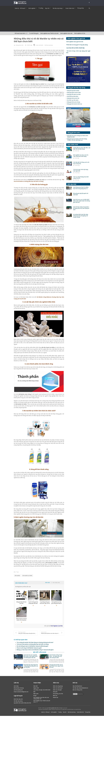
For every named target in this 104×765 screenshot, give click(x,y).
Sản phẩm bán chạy (21, 583)
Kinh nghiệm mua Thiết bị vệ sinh (49, 33)
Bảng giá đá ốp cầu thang (73, 102)
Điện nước (35, 693)
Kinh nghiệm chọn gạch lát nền (74, 41)
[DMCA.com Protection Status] (78, 694)
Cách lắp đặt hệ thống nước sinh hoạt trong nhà (81, 163)
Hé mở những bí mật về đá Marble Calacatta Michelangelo (32, 646)
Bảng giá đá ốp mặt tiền (73, 98)
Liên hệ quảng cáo (18, 689)
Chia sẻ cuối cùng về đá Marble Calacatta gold (29, 648)
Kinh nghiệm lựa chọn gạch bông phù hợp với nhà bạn (56, 603)
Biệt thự (55, 695)
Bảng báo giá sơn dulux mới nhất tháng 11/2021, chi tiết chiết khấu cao (77, 139)
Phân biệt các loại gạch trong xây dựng (77, 45)
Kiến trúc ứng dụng (58, 686)
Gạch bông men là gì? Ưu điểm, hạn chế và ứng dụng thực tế (81, 188)
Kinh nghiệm (54, 712)
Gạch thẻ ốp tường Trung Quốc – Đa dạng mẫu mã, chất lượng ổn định (55, 656)
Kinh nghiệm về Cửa (79, 33)
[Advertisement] (52, 21)
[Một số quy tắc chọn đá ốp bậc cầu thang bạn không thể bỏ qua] (21, 612)
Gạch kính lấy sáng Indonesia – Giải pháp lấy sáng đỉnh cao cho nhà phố (31, 666)
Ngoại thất (36, 688)
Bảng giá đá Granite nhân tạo (74, 104)
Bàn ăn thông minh (77, 689)
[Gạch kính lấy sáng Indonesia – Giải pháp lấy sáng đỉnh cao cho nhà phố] (18, 668)
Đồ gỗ (34, 695)
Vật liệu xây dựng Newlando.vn (80, 688)
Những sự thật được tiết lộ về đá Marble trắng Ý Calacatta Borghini (35, 650)
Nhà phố (55, 691)
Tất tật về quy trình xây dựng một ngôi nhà (80, 170)
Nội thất (35, 686)
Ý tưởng (41, 8)
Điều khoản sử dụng (19, 688)
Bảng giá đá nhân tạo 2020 (73, 94)
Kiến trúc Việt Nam (57, 688)
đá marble (17, 575)
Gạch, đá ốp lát (39, 45)
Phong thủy (80, 8)
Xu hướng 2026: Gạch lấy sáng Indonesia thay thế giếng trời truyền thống (80, 216)
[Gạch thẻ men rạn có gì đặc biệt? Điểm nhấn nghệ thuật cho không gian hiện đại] (18, 658)
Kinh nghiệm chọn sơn (66, 33)
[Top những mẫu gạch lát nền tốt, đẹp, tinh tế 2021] (45, 595)
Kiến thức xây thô (18, 699)
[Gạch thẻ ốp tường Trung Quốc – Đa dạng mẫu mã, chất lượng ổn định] (44, 658)
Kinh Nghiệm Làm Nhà (57, 626)
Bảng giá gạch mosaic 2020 (74, 92)
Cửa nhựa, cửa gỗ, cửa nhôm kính (41, 689)
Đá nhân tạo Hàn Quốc (72, 100)
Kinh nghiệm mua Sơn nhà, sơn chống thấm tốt (41, 698)
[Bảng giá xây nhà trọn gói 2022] (21, 595)
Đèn (34, 691)
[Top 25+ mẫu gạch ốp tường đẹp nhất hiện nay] (33, 595)
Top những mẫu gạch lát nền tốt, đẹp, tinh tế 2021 (45, 603)
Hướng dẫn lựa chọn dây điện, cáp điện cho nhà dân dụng (81, 148)
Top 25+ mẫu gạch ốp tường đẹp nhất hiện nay (33, 603)
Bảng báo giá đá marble (73, 90)
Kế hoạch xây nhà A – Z (21, 33)
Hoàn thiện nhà (80, 712)
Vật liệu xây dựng (49, 45)
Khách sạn (55, 697)
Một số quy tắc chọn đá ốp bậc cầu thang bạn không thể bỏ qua (21, 620)
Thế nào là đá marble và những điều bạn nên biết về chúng (33, 644)
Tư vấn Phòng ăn (33, 33)
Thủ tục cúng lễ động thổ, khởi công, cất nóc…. (81, 177)
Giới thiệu (16, 686)
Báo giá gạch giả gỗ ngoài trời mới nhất (80, 194)
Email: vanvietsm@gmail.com (21, 691)
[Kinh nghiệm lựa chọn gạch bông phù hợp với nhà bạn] (56, 595)
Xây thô (64, 712)
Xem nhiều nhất (56, 582)
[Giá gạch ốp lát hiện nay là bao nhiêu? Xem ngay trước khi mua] (44, 668)
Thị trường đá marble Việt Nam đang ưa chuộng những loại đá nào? (35, 642)
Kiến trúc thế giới (57, 689)
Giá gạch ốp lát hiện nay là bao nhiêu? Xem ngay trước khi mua (56, 666)
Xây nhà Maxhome (77, 686)
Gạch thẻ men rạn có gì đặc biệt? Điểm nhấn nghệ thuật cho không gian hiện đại (30, 656)
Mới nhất (47, 582)
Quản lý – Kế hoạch (45, 712)
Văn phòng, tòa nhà (58, 693)
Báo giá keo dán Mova (72, 96)
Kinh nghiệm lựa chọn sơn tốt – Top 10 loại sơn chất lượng (81, 155)
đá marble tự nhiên (27, 575)
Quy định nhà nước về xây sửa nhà (22, 703)
